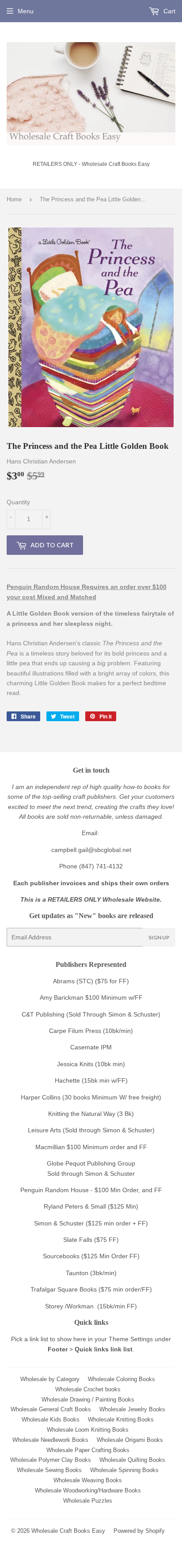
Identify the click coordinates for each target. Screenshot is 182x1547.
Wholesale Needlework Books (50, 1440)
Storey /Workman (69, 1306)
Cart (168, 11)
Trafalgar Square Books (63, 1289)
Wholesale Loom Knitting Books (88, 1429)
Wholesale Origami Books (130, 1440)
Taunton (77, 1272)
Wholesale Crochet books (88, 1389)
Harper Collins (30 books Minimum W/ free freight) (91, 1097)
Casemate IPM (91, 1047)
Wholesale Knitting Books (121, 1419)
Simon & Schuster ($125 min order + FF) (91, 1223)
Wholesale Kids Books (51, 1419)
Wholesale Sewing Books (49, 1470)
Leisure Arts (45, 1130)
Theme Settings (131, 1339)
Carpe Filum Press (75, 1030)
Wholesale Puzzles (87, 1500)
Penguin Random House (54, 1190)
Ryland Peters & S (69, 1206)
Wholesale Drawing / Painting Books (88, 1399)
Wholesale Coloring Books (121, 1379)
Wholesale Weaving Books (87, 1480)
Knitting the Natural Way (81, 1113)
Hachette (67, 1080)
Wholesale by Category (50, 1379)
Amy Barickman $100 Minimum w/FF (91, 997)
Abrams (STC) (73, 981)
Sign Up (159, 937)
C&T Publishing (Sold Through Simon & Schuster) (91, 1014)
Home (14, 199)
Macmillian (50, 1146)
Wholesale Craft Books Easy (68, 1530)
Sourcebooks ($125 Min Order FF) (91, 1256)
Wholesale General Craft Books (51, 1409)
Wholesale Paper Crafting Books (87, 1450)
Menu (26, 11)
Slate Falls (77, 1239)
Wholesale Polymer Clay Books (50, 1460)
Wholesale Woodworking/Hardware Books (88, 1490)
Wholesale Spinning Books (124, 1470)
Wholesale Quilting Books (132, 1460)
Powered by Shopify (139, 1530)
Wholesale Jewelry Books (132, 1409)
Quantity (18, 502)
